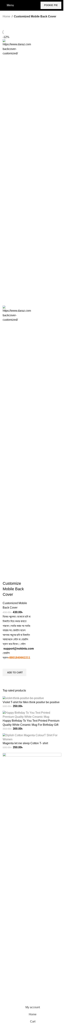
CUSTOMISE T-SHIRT (17, 960)
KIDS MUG (10, 918)
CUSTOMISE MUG (15, 905)
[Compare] (7, 576)
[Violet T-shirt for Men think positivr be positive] (23, 698)
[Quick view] (7, 680)
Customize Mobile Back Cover (13, 589)
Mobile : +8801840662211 (20, 812)
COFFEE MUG (12, 911)
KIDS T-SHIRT (12, 953)
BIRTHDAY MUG (14, 898)
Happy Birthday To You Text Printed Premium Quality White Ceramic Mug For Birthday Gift (31, 722)
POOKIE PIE (51, 5)
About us (8, 975)
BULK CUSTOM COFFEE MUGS (24, 925)
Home (6, 16)
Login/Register (12, 1001)
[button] (14, 672)
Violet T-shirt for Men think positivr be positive (31, 702)
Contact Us (10, 981)
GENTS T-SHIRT (14, 940)
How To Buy (10, 995)
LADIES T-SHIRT (14, 946)
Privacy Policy (12, 988)
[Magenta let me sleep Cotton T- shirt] (32, 737)
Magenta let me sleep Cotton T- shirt (25, 743)
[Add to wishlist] (7, 664)
